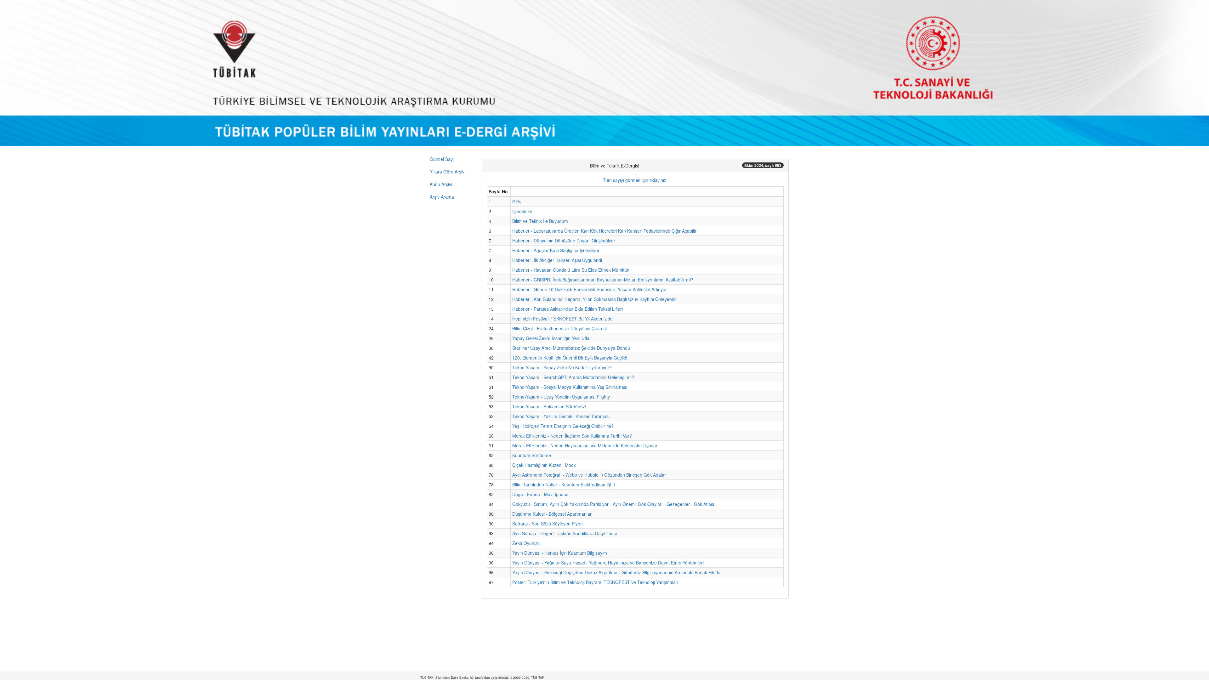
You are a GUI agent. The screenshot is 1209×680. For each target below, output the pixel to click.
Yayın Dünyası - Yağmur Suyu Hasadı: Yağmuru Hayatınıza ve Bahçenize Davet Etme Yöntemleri (608, 562)
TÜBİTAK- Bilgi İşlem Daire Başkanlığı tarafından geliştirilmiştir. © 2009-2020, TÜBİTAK (482, 677)
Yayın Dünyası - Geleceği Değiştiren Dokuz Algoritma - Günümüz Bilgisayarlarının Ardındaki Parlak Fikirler (617, 572)
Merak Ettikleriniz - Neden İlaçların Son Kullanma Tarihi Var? (572, 436)
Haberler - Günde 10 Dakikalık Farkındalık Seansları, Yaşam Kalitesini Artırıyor (589, 289)
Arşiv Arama (442, 197)
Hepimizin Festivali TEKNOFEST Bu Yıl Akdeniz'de (562, 318)
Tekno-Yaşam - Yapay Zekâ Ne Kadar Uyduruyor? (562, 367)
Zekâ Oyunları (526, 543)
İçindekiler (522, 211)
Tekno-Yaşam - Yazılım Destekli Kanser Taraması (561, 416)
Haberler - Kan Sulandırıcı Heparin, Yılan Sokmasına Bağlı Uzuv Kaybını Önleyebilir (594, 299)
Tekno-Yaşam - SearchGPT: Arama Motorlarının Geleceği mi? (573, 377)
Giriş (516, 201)
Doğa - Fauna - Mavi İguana (540, 494)
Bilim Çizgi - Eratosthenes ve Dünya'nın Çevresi (559, 328)
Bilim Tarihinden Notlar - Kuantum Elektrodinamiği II (563, 484)
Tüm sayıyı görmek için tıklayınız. (635, 180)
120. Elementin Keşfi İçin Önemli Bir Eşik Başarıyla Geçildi (569, 357)
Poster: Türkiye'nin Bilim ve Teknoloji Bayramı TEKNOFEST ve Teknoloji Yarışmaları (595, 582)
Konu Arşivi (441, 184)
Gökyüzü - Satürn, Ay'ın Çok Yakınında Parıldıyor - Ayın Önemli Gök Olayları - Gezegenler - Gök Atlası (613, 504)
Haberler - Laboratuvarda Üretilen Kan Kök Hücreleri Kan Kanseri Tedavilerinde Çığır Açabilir (604, 231)
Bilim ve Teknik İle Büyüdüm (540, 221)
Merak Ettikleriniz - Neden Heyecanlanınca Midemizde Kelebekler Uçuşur (584, 445)
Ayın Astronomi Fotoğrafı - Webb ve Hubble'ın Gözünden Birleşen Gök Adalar (589, 475)
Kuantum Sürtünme (531, 455)
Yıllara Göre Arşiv (447, 171)
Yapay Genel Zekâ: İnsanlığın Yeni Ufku (551, 338)
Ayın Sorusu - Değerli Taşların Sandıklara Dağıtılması (564, 533)
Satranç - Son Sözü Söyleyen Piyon (547, 523)
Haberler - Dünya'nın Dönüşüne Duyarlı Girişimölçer (563, 240)
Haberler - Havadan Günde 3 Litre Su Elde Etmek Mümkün (570, 270)
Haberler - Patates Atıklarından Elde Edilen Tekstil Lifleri (567, 309)
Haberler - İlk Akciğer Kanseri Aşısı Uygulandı (557, 260)
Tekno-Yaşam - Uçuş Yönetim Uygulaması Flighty (561, 397)
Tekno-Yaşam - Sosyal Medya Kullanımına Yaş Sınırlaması (569, 387)
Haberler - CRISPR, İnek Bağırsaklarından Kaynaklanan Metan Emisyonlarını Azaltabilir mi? (602, 279)
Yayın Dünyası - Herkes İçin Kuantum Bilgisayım (559, 553)
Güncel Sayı (442, 159)
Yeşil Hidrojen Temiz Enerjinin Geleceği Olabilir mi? (563, 426)
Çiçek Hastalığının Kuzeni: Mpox (544, 465)
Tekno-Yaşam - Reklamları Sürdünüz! (549, 406)
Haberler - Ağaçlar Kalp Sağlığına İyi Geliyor (555, 250)
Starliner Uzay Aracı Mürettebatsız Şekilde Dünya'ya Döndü (571, 348)
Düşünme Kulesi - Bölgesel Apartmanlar (552, 514)
